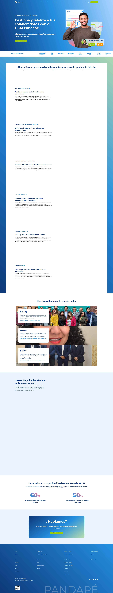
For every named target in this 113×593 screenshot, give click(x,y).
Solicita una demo (21, 41)
